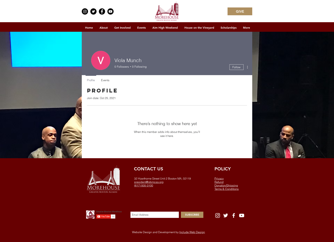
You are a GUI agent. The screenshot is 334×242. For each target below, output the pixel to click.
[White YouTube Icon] (241, 215)
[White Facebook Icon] (233, 215)
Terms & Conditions (226, 189)
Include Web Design (192, 232)
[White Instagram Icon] (217, 215)
